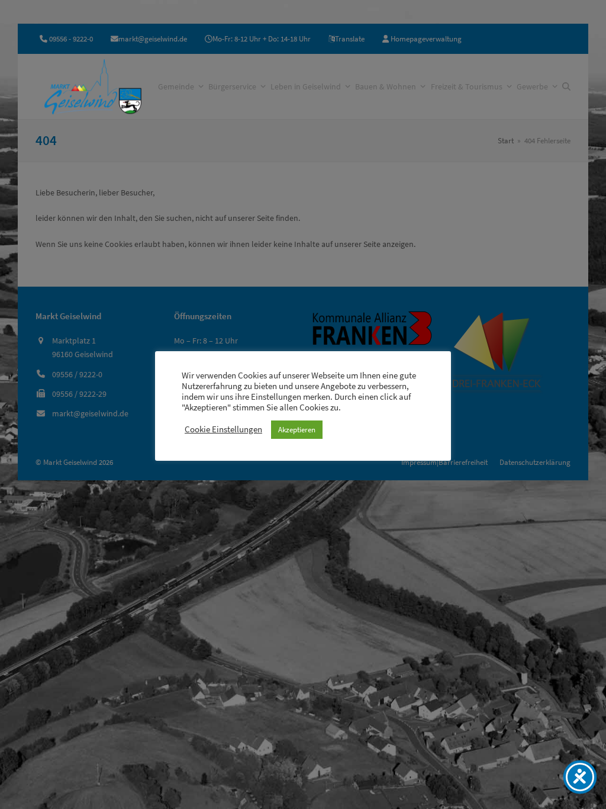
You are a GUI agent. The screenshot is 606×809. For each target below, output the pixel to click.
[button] (566, 86)
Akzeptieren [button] (296, 430)
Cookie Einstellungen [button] (223, 429)
